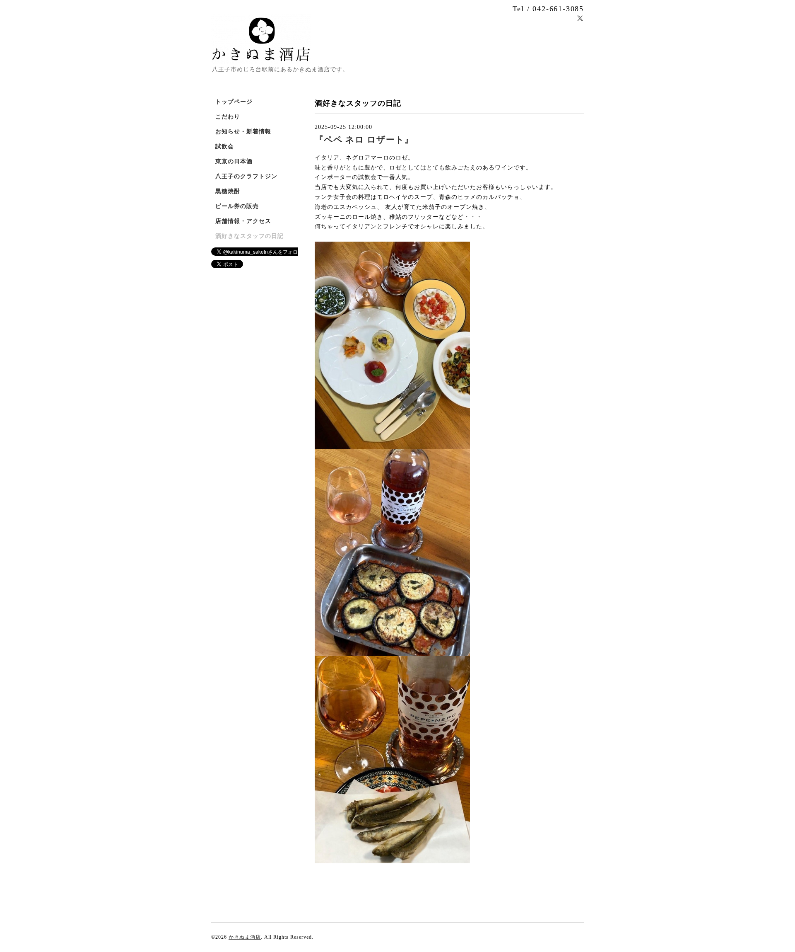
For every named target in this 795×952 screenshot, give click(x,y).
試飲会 (224, 146)
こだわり (227, 117)
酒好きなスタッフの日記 (249, 236)
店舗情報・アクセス (243, 221)
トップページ (234, 102)
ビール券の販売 (237, 206)
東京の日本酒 (234, 161)
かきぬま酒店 (245, 937)
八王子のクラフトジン (246, 176)
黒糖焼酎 (227, 191)
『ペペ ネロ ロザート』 (364, 140)
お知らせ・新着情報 (243, 131)
